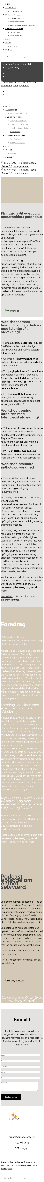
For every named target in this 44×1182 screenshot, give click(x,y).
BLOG (7, 39)
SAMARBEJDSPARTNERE (14, 29)
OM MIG (8, 43)
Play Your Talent (15, 32)
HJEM (7, 4)
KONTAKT (9, 50)
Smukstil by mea (30, 1162)
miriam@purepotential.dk (18, 64)
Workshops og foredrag (17, 22)
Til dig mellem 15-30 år (17, 11)
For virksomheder (13, 15)
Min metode (13, 46)
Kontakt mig (7, 596)
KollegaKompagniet (16, 35)
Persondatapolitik (7, 1165)
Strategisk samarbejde (17, 18)
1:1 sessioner (10, 8)
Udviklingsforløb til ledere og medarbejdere (23, 25)
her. (30, 445)
